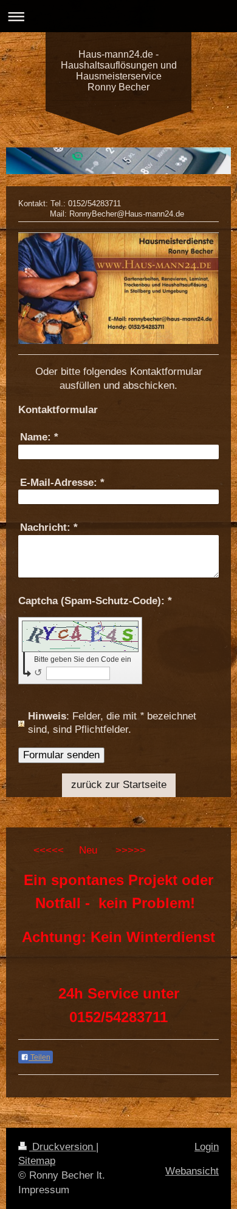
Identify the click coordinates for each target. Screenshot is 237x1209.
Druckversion (62, 1147)
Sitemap (36, 1161)
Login (206, 1147)
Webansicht (192, 1171)
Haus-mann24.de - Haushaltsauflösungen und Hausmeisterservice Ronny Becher (119, 70)
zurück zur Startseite (119, 784)
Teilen (39, 1057)
